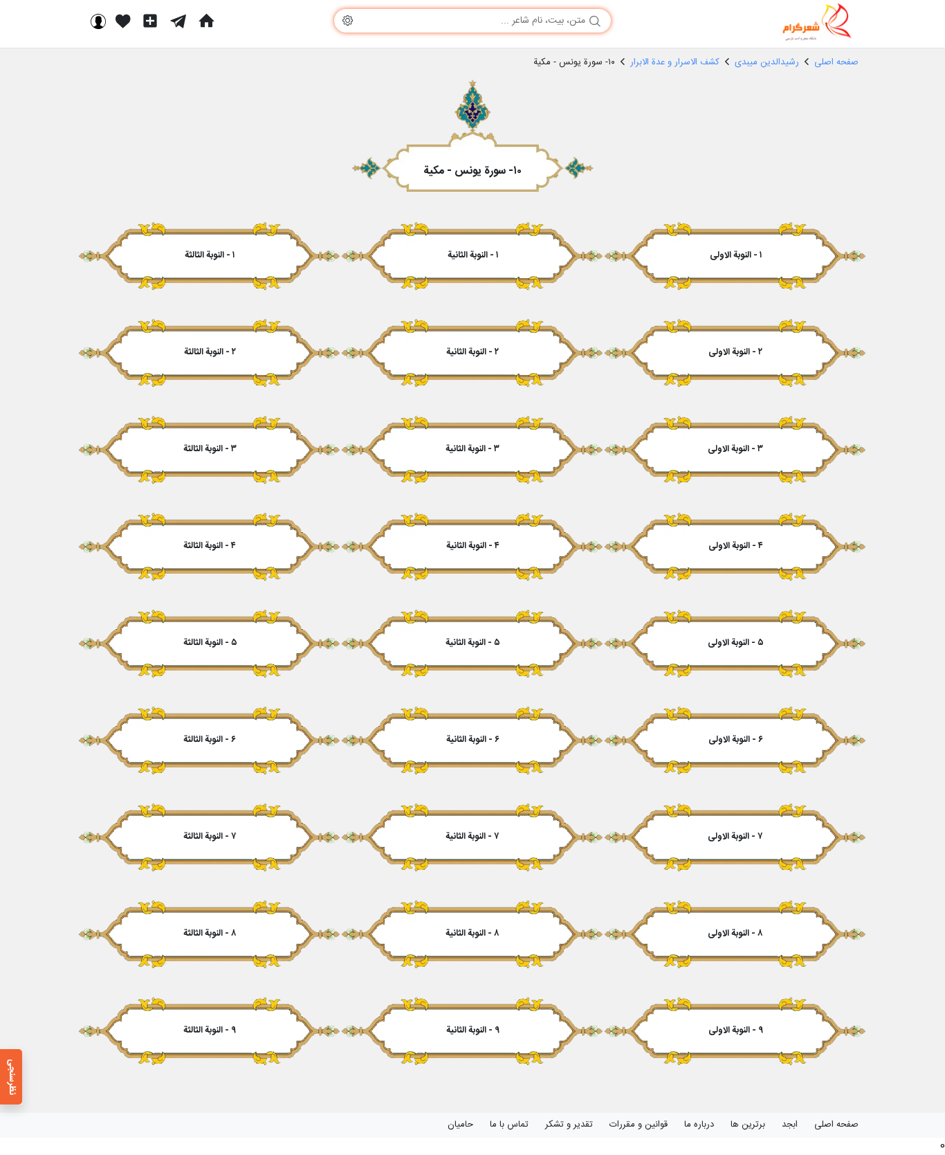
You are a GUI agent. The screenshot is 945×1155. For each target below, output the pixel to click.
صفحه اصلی (836, 1124)
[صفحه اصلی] (206, 20)
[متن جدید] (150, 20)
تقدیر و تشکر (569, 1124)
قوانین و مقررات (638, 1124)
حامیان (460, 1124)
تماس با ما (509, 1124)
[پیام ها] (178, 20)
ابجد (790, 1124)
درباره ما (699, 1124)
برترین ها (748, 1124)
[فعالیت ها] (123, 21)
